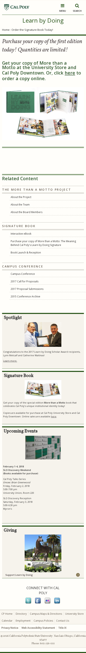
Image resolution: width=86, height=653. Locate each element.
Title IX (62, 628)
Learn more (9, 360)
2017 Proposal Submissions (27, 289)
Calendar (7, 620)
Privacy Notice (9, 628)
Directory (21, 614)
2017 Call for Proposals (24, 281)
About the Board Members (26, 212)
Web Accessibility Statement (38, 628)
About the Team (20, 204)
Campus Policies (43, 620)
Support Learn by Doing (19, 574)
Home (6, 30)
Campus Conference (23, 274)
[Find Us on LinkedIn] (57, 603)
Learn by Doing (43, 20)
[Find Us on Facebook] (38, 603)
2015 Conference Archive (25, 296)
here (70, 73)
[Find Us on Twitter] (28, 603)
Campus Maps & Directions (46, 614)
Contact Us (62, 620)
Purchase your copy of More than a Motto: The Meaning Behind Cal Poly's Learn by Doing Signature (43, 243)
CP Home (7, 614)
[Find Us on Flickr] (48, 603)
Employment (23, 620)
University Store (74, 614)
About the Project (21, 197)
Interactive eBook (21, 233)
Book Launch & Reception (26, 252)
